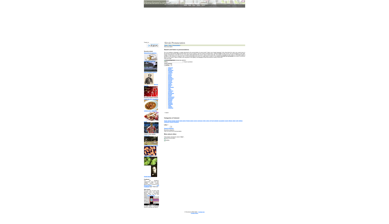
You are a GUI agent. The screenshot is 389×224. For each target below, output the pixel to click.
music (165, 120)
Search (203, 5)
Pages (194, 5)
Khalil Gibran (147, 176)
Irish (169, 88)
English (170, 77)
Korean (170, 92)
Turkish (170, 106)
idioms (230, 120)
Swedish (170, 104)
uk (210, 120)
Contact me (201, 212)
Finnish (170, 80)
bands (173, 120)
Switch (167, 112)
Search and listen (188, 61)
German (170, 82)
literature (176, 122)
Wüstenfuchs (147, 53)
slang (234, 120)
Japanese (170, 90)
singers (170, 120)
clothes (241, 120)
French (170, 81)
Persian (170, 94)
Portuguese (171, 97)
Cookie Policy (194, 213)
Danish (170, 75)
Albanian (170, 67)
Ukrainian (170, 108)
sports (226, 120)
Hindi (169, 86)
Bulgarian (170, 70)
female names (190, 120)
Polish (170, 95)
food (212, 120)
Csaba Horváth (148, 99)
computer (166, 122)
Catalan (170, 71)
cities (204, 120)
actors (195, 120)
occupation (222, 120)
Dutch (169, 76)
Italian (169, 89)
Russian (170, 99)
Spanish (170, 103)
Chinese (170, 72)
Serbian (170, 100)
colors (207, 120)
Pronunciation (176, 45)
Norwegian (171, 93)
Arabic (170, 69)
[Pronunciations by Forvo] (153, 47)
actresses (200, 120)
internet (172, 122)
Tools (189, 5)
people (177, 120)
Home (185, 5)
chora (145, 135)
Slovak (170, 101)
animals (216, 120)
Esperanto (171, 78)
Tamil (169, 105)
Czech (170, 73)
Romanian (171, 98)
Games (198, 5)
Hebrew (170, 84)
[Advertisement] (193, 24)
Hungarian (171, 87)
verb (237, 120)
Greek (169, 83)
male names (183, 120)
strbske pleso (147, 110)
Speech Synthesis (169, 128)
